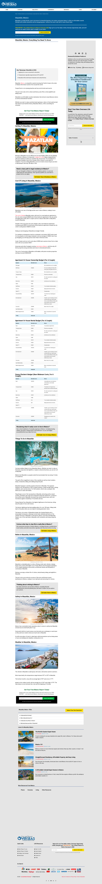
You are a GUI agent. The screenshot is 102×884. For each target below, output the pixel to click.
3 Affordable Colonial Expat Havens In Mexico (49, 770)
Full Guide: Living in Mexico (48, 530)
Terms (78, 876)
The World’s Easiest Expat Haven (45, 732)
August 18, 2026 (47, 746)
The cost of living (19, 215)
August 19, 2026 (45, 733)
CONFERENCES (51, 9)
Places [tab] (23, 790)
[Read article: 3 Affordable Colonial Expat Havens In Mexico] (26, 774)
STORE (80, 9)
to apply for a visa (39, 157)
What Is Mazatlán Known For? (26, 718)
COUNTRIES (20, 9)
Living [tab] (37, 790)
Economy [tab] (30, 790)
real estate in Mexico (41, 246)
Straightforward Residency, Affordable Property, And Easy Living (55, 757)
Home (16, 13)
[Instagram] (55, 880)
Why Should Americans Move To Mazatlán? (29, 723)
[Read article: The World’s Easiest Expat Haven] (26, 736)
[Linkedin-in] (53, 880)
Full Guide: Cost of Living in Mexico (46, 435)
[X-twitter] (48, 880)
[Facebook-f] (46, 880)
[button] (51, 715)
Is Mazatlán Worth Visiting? (26, 715)
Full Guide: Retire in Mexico (48, 592)
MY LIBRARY (94, 9)
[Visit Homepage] (9, 4)
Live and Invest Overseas (26, 876)
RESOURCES (66, 9)
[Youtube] (51, 880)
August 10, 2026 (47, 759)
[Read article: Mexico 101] (26, 749)
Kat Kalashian (38, 733)
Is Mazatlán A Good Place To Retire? (28, 720)
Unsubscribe (82, 876)
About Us (63, 876)
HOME (7, 9)
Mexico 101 (39, 744)
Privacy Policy (73, 876)
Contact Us (68, 876)
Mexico (41, 13)
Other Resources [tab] (46, 790)
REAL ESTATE (35, 9)
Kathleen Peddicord (40, 746)
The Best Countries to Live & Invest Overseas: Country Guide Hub (28, 13)
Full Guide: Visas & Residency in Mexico (45, 177)
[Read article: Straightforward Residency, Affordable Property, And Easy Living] (26, 761)
